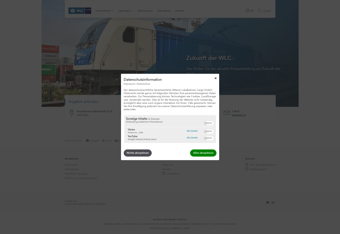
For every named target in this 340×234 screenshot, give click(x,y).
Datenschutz (143, 83)
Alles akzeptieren (203, 153)
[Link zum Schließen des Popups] (215, 78)
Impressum (129, 83)
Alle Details (192, 130)
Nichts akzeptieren (138, 153)
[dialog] (170, 117)
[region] (170, 129)
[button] (205, 123)
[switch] (208, 123)
